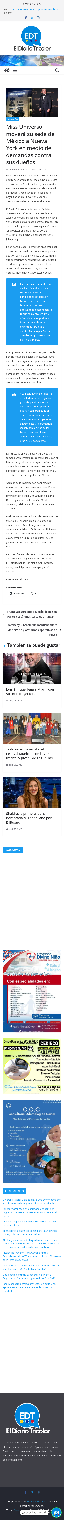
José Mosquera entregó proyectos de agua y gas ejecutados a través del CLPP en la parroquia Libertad (30, 1287)
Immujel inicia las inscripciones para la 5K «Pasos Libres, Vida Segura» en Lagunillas (36, 11)
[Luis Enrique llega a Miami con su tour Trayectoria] (32, 655)
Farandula (13, 119)
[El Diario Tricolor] (7, 70)
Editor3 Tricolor (39, 169)
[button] (56, 1512)
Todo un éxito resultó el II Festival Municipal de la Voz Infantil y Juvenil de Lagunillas (29, 753)
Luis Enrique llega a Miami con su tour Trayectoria (30, 691)
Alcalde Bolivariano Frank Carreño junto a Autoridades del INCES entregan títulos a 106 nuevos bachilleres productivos (32, 1256)
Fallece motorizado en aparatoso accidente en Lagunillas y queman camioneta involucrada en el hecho (30, 1212)
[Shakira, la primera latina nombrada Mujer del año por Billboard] (32, 780)
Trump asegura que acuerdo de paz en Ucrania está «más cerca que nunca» (32, 614)
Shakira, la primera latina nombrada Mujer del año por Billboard (29, 818)
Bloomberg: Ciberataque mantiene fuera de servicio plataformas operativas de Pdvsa (31, 630)
